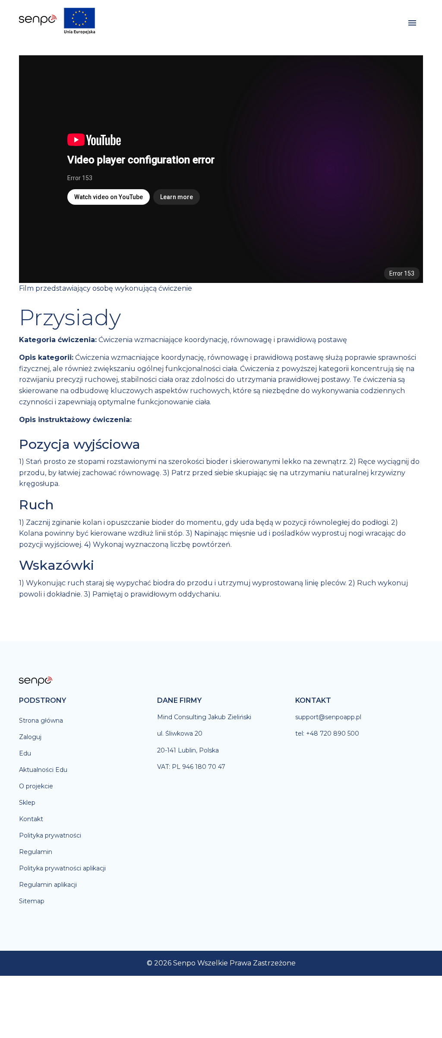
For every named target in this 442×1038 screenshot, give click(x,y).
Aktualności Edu (43, 770)
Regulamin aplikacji (48, 885)
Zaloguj (30, 737)
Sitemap (31, 901)
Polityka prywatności (50, 835)
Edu (25, 753)
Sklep (27, 802)
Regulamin (35, 852)
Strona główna (41, 720)
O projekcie (36, 786)
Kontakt (31, 819)
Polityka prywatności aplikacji (62, 868)
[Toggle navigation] (412, 23)
